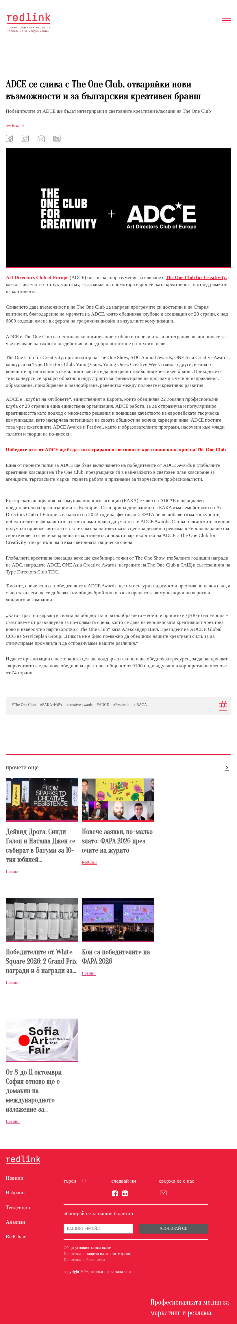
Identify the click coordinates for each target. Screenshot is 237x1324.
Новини (14, 1178)
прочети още (22, 767)
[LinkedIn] (57, 138)
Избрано (15, 1192)
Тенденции (18, 1207)
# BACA (140, 705)
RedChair (16, 1236)
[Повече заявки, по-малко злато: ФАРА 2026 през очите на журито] (118, 800)
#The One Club (24, 705)
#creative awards (79, 705)
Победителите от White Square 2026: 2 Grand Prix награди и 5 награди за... (41, 961)
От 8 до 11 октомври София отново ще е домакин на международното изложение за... (34, 1090)
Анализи (15, 1222)
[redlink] (23, 1160)
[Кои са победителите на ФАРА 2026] (118, 920)
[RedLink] (28, 22)
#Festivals (121, 705)
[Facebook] (10, 138)
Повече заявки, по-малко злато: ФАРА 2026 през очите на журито (117, 841)
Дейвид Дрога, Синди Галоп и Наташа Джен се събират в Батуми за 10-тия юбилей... (40, 846)
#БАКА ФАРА (51, 705)
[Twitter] (26, 138)
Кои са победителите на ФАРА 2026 (116, 956)
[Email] (42, 138)
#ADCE (103, 705)
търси (70, 1181)
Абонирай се (173, 1228)
